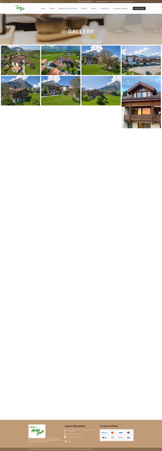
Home (43, 8)
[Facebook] (65, 441)
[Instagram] (69, 441)
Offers (93, 8)
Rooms (52, 8)
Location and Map (120, 8)
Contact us (104, 8)
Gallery (84, 8)
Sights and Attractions (68, 8)
